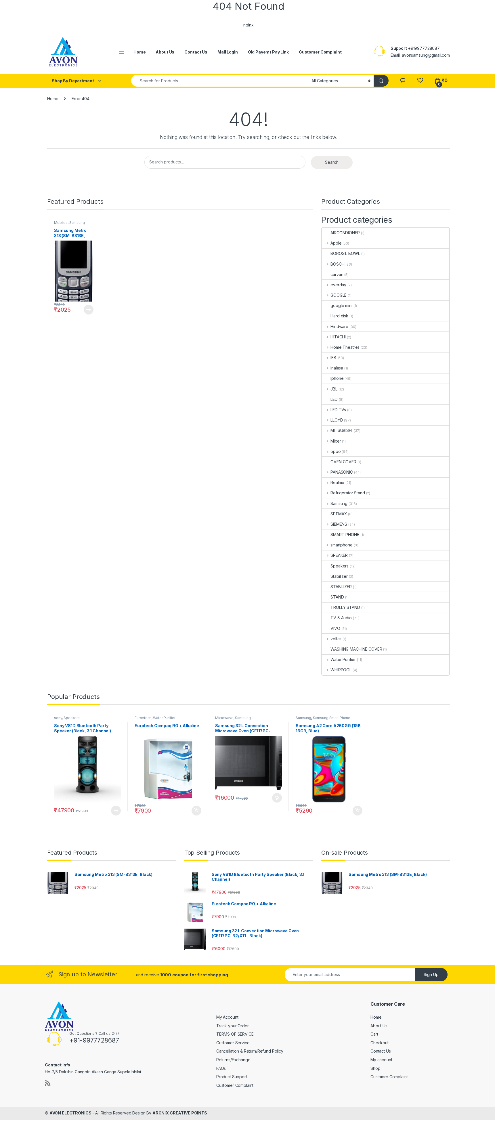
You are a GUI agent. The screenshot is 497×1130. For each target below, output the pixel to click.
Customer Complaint (320, 51)
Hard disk (339, 315)
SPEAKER (339, 555)
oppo (335, 451)
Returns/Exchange (233, 1059)
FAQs (221, 1068)
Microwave (224, 718)
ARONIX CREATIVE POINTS (179, 1112)
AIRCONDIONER (345, 232)
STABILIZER (341, 586)
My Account (227, 1017)
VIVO (335, 628)
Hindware (339, 326)
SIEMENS (338, 524)
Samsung (77, 222)
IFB (333, 357)
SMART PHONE (344, 534)
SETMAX (338, 513)
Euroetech (143, 718)
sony (58, 718)
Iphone (336, 378)
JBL (333, 388)
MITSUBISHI (341, 430)
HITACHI (338, 336)
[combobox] (219, 81)
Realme (337, 482)
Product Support (231, 1076)
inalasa (336, 367)
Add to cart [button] (196, 810)
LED (334, 399)
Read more (88, 310)
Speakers (339, 565)
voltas (335, 638)
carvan (336, 274)
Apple (335, 243)
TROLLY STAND (345, 607)
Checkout (379, 1042)
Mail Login (227, 51)
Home (139, 51)
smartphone (341, 544)
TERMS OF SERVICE (235, 1034)
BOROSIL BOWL (345, 253)
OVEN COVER (343, 461)
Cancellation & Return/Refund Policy (249, 1051)
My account (381, 1059)
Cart (374, 1034)
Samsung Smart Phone (331, 718)
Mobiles (61, 222)
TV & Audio (341, 617)
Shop (375, 1068)
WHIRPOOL (340, 669)
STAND (337, 596)
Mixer (335, 441)
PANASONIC (341, 472)
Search (332, 162)
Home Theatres (345, 347)
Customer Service (233, 1042)
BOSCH (337, 264)
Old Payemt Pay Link (268, 51)
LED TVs (338, 409)
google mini (341, 305)
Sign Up (431, 974)
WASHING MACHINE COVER (356, 649)
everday (338, 284)
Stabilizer (339, 576)
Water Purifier (343, 659)
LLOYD (336, 420)
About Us (165, 51)
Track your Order (232, 1025)
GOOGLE (338, 295)
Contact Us (195, 51)
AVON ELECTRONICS (70, 1112)
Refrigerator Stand (347, 492)
